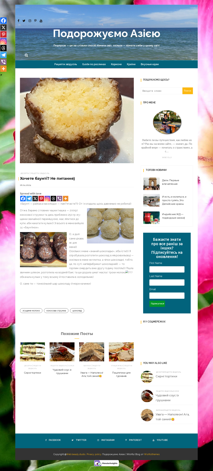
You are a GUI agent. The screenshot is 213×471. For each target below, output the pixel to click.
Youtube (162, 440)
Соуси (71, 366)
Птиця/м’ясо (117, 366)
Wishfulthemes (152, 454)
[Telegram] (29, 198)
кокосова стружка (56, 310)
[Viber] (59, 198)
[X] (35, 198)
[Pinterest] (35, 20)
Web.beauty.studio (75, 454)
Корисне (116, 64)
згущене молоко (31, 310)
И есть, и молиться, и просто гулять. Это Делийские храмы (174, 200)
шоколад (77, 310)
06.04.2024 (25, 185)
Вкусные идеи (150, 64)
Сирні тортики (32, 372)
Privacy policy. (94, 454)
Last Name (155, 276)
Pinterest (135, 440)
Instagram (107, 440)
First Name (155, 263)
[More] (65, 198)
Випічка (87, 366)
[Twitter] (23, 20)
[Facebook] (18, 20)
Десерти (25, 173)
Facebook (55, 440)
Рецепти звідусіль (65, 64)
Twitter (81, 440)
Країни (131, 64)
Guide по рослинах (94, 64)
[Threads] (53, 198)
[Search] (26, 55)
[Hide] (1, 75)
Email (152, 289)
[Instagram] (30, 20)
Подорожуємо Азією (106, 33)
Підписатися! (157, 303)
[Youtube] (41, 20)
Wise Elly (167, 157)
